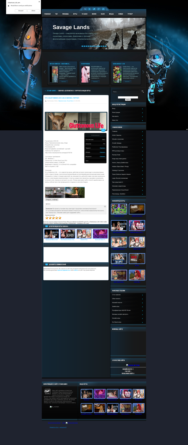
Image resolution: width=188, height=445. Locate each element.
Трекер (130, 14)
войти (76, 270)
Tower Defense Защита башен (121, 174)
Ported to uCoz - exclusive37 (58, 427)
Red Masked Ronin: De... (68, 239)
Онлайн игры (116, 318)
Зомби (120, 14)
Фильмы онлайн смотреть (120, 314)
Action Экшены (116, 135)
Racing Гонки (116, 155)
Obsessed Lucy (112, 399)
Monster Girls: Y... (126, 399)
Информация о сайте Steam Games (55, 384)
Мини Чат (115, 120)
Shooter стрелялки (118, 139)
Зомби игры (115, 306)
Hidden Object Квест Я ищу (120, 166)
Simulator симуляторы (119, 186)
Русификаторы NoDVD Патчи (121, 310)
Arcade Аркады (116, 143)
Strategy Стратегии (118, 170)
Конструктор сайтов (54, 423)
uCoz (63, 423)
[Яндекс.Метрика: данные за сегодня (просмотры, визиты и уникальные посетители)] (72, 423)
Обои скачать (116, 298)
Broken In (86, 399)
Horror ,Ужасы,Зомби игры (120, 162)
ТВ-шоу (84, 14)
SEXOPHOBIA (117, 64)
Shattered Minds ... (112, 414)
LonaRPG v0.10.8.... (86, 414)
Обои (103, 14)
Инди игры (83, 384)
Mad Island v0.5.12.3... (119, 249)
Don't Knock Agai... (119, 282)
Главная (47, 14)
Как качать (115, 116)
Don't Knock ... (125, 414)
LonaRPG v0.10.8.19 (137, 216)
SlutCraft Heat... (99, 399)
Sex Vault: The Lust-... (119, 265)
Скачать (63, 81)
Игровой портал (117, 302)
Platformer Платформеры (120, 147)
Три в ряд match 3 (117, 182)
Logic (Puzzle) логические (120, 178)
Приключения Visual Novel (120, 190)
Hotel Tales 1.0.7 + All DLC (59, 64)
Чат (56, 14)
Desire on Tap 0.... (100, 414)
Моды (111, 14)
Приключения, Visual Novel (66, 100)
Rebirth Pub (84, 239)
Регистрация (116, 112)
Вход (113, 108)
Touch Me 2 (137, 282)
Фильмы (65, 14)
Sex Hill (137, 265)
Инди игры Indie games (119, 158)
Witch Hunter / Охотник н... (91, 64)
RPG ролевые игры (118, 151)
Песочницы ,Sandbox (118, 194)
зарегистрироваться (63, 270)
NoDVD (94, 14)
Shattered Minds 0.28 (52, 239)
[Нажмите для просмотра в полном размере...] (55, 197)
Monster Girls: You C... (137, 232)
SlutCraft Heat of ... (100, 239)
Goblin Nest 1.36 (119, 216)
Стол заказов (116, 295)
